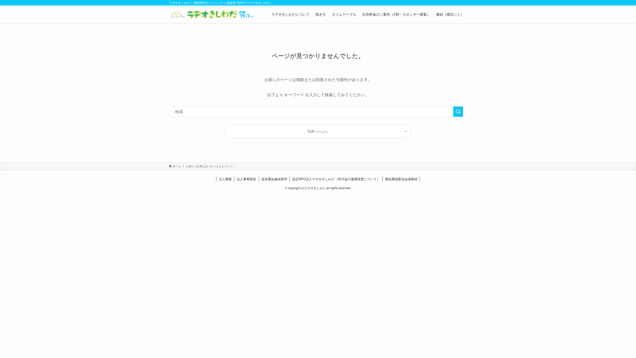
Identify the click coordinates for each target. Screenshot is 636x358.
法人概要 (225, 179)
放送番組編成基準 (274, 179)
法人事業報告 (246, 179)
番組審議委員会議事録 (401, 179)
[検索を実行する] (458, 111)
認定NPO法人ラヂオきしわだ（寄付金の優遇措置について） (336, 179)
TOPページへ (317, 131)
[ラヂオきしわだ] (212, 14)
